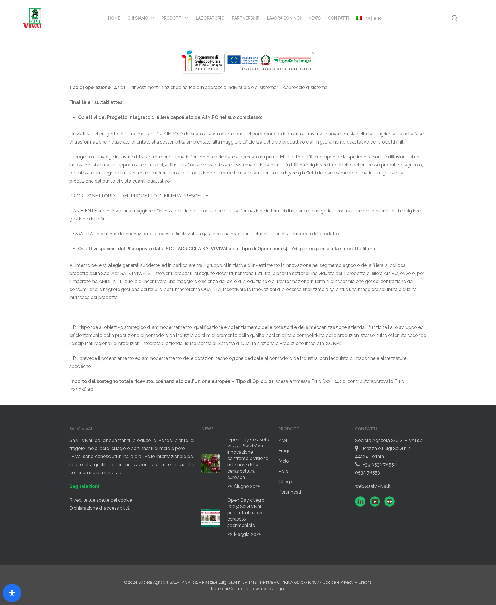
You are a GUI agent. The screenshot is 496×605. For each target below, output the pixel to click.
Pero (283, 471)
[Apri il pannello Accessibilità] (12, 593)
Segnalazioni (84, 486)
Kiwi (282, 440)
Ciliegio (286, 481)
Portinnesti (289, 492)
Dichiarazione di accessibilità (99, 508)
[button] (469, 18)
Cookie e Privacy (339, 582)
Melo (283, 461)
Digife (280, 588)
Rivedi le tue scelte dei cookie (100, 500)
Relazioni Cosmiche (229, 588)
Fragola (286, 450)
